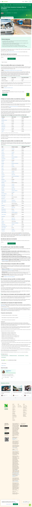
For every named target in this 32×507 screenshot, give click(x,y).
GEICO (3, 123)
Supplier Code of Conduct (25, 407)
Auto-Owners (14, 201)
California (3, 155)
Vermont (3, 221)
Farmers (3, 121)
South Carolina (4, 212)
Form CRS (15, 472)
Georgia (3, 163)
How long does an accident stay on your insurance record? (13, 70)
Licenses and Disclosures (15, 439)
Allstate (3, 118)
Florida (3, 161)
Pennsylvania (4, 209)
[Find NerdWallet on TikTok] (26, 426)
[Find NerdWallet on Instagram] (24, 426)
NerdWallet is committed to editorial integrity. (7, 35)
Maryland (3, 179)
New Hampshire (4, 193)
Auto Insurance (3, 357)
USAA (20, 234)
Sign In (26, 1)
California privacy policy (25, 410)
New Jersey (3, 195)
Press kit (13, 419)
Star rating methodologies (14, 415)
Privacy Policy (17, 473)
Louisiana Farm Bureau (15, 176)
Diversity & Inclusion (14, 411)
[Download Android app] (7, 433)
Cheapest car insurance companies (9, 276)
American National (14, 190)
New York (3, 198)
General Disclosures (14, 475)
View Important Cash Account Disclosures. (15, 481)
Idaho (2, 166)
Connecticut (3, 158)
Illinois (3, 168)
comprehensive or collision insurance (7, 269)
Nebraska (3, 190)
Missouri (3, 187)
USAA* (3, 131)
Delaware (3, 160)
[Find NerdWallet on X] (21, 426)
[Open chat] (30, 505)
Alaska (3, 150)
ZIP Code (2, 57)
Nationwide (13, 219)
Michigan (3, 182)
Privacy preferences (24, 412)
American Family (4, 120)
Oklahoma (3, 205)
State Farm (3, 128)
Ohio (2, 203)
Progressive (3, 126)
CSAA (13, 155)
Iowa (2, 171)
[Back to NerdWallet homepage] (0, 4)
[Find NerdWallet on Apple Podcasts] (25, 426)
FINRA (16, 470)
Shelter (13, 153)
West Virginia (4, 227)
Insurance (26, 355)
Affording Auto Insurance (13, 355)
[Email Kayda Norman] (6, 371)
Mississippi (3, 185)
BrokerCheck (14, 476)
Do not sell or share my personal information (25, 415)
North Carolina (4, 200)
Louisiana (3, 176)
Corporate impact (13, 409)
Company (13, 405)
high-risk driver (3, 305)
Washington (3, 224)
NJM (12, 195)
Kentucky (3, 174)
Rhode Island (4, 210)
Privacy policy (14, 502)
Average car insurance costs (8, 87)
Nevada (3, 192)
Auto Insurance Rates (21, 355)
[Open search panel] (23, 1)
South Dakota (4, 214)
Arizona (3, 152)
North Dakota (4, 201)
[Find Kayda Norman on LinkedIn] (7, 371)
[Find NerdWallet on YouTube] (22, 426)
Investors (13, 420)
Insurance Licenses (15, 447)
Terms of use (25, 405)
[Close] (31, 500)
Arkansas (3, 153)
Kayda (8, 370)
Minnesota (3, 184)
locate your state (5, 308)
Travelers (3, 129)
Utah (2, 219)
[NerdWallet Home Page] (5, 1)
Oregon (3, 207)
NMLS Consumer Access (15, 450)
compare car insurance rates (13, 106)
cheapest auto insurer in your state (13, 51)
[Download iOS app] (7, 428)
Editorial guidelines (13, 413)
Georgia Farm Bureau (15, 163)
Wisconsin (3, 229)
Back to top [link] (4, 365)
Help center (19, 405)
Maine (2, 177)
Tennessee (3, 216)
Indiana (3, 169)
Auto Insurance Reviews (4, 355)
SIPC (17, 470)
